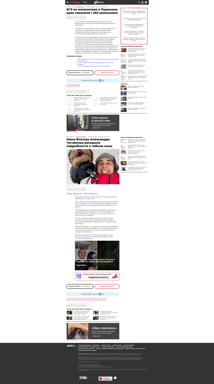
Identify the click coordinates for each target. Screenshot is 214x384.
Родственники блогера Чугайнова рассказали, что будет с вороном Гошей (109, 313)
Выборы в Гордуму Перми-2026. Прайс (135, 348)
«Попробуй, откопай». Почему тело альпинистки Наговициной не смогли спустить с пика (137, 169)
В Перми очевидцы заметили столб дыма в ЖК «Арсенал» (134, 19)
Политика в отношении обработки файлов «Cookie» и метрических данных (95, 367)
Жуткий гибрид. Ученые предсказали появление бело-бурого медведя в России (137, 77)
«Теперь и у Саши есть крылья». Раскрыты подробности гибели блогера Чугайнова (95, 260)
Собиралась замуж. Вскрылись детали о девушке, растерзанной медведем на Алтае (136, 72)
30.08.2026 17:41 (70, 136)
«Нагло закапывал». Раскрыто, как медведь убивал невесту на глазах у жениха (137, 61)
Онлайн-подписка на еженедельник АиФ (89, 346)
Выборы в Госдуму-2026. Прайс (86, 348)
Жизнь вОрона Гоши (72, 185)
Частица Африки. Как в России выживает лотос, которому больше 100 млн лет (137, 146)
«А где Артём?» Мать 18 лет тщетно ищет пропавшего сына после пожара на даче (137, 55)
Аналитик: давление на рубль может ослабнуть (137, 98)
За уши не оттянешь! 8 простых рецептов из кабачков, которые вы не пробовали (137, 163)
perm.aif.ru (78, 237)
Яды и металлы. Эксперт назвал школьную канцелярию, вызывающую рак (136, 152)
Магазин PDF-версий (128, 345)
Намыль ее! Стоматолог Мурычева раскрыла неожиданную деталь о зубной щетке (137, 141)
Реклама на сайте (106, 345)
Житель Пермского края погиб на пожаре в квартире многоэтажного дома (134, 39)
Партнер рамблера (93, 377)
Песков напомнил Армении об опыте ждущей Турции (137, 92)
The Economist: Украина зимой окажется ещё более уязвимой (135, 103)
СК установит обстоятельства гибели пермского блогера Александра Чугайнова (81, 318)
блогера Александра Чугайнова (98, 197)
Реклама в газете (117, 345)
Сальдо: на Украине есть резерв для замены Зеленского (136, 109)
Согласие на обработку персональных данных (88, 364)
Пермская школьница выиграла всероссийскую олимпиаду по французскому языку (108, 99)
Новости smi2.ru (72, 131)
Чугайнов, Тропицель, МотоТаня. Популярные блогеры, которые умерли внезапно (134, 33)
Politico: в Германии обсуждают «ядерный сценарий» (135, 87)
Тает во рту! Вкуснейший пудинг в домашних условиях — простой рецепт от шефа (137, 50)
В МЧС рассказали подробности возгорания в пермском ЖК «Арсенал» (134, 26)
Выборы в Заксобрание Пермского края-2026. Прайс (110, 348)
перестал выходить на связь (85, 203)
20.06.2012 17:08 (70, 6)
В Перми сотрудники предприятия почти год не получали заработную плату (134, 12)
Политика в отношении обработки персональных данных (91, 365)
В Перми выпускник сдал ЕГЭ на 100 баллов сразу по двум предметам (82, 99)
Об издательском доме (84, 345)
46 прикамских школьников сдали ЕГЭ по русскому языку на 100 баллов (82, 110)
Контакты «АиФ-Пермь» (108, 346)
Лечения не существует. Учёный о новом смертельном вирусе (136, 65)
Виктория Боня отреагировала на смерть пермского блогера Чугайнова (109, 318)
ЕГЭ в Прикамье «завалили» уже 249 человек (94, 66)
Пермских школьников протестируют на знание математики (80, 104)
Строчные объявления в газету (124, 346)
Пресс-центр (96, 345)
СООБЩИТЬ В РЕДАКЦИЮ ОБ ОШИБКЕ (87, 350)
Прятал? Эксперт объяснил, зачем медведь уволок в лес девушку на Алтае (137, 157)
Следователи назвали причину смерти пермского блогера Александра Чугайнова (82, 313)
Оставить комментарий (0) (107, 72)
